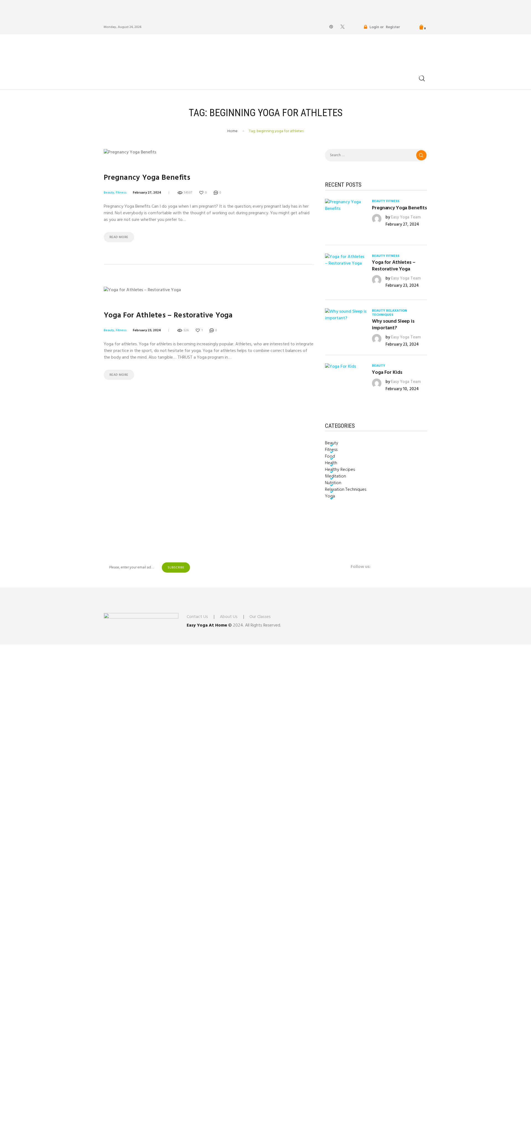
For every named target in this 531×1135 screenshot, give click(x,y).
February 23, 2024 (147, 330)
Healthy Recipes (340, 469)
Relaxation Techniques (389, 313)
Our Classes (260, 616)
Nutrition (333, 483)
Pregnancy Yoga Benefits (147, 177)
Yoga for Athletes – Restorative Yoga (168, 315)
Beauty (109, 192)
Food (330, 456)
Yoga (330, 496)
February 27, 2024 (147, 192)
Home (232, 131)
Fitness (121, 192)
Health (331, 463)
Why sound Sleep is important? (393, 325)
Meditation (335, 476)
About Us (229, 616)
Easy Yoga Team (406, 217)
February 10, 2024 (402, 389)
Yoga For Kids (387, 372)
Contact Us (197, 616)
